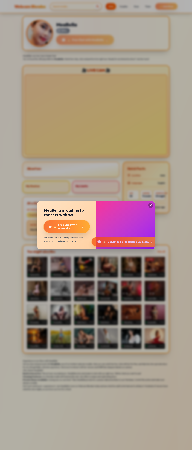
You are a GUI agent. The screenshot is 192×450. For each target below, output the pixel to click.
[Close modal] (150, 205)
